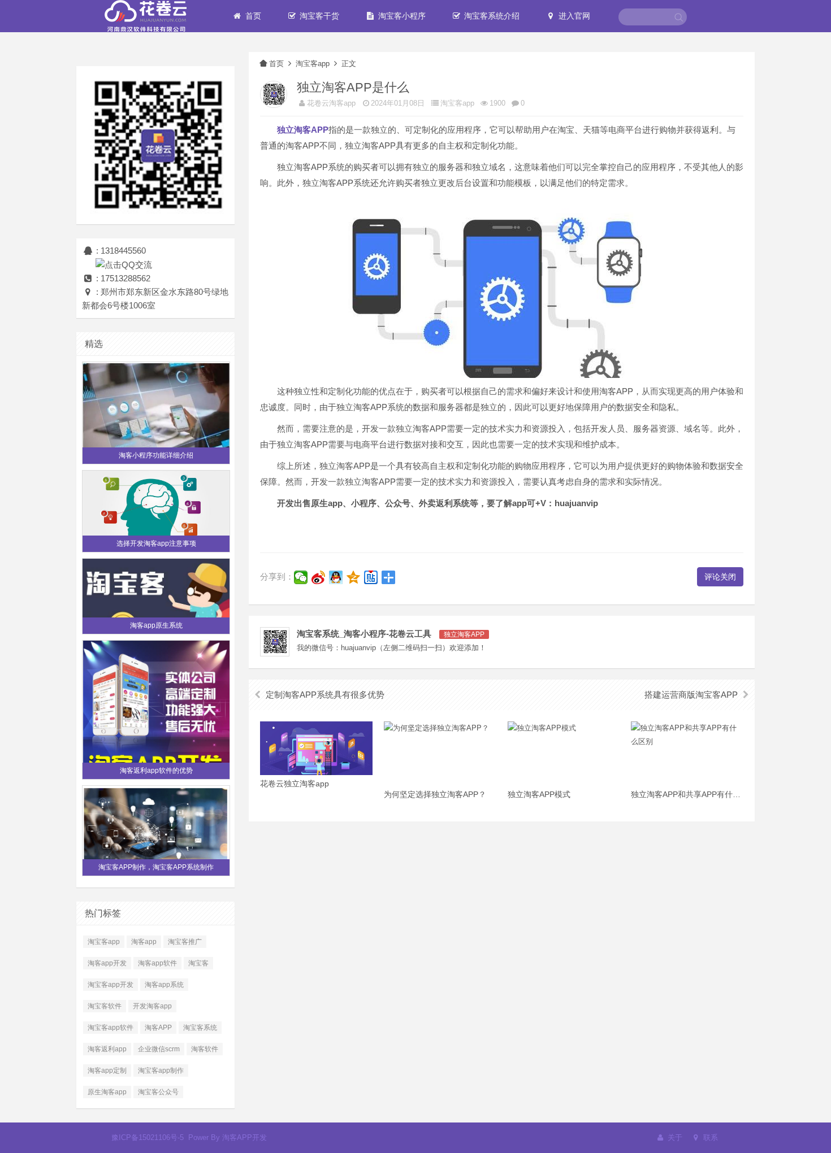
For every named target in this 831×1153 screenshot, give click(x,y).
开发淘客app (152, 1006)
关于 (673, 1137)
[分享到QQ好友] (336, 577)
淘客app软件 (157, 963)
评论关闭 (720, 576)
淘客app (144, 942)
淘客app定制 (107, 1070)
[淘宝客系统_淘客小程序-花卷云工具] (146, 15)
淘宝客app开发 (110, 985)
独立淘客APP (464, 634)
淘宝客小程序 (401, 15)
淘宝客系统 (200, 1028)
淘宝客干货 (318, 15)
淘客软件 (204, 1049)
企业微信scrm (159, 1049)
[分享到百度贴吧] (371, 577)
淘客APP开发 (244, 1137)
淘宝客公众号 (158, 1092)
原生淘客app (107, 1092)
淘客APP (158, 1028)
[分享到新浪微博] (318, 577)
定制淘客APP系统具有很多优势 (325, 694)
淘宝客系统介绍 (491, 15)
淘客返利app (107, 1049)
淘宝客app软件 (110, 1028)
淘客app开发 (107, 963)
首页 (252, 15)
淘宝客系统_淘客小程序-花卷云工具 (364, 633)
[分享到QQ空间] (354, 577)
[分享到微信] (301, 577)
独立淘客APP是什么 (353, 87)
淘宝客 (198, 963)
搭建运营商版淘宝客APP (691, 694)
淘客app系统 (164, 985)
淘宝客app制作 (161, 1070)
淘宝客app (104, 942)
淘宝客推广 (185, 942)
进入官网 (573, 15)
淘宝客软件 (105, 1006)
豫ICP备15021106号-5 (147, 1137)
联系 (709, 1137)
